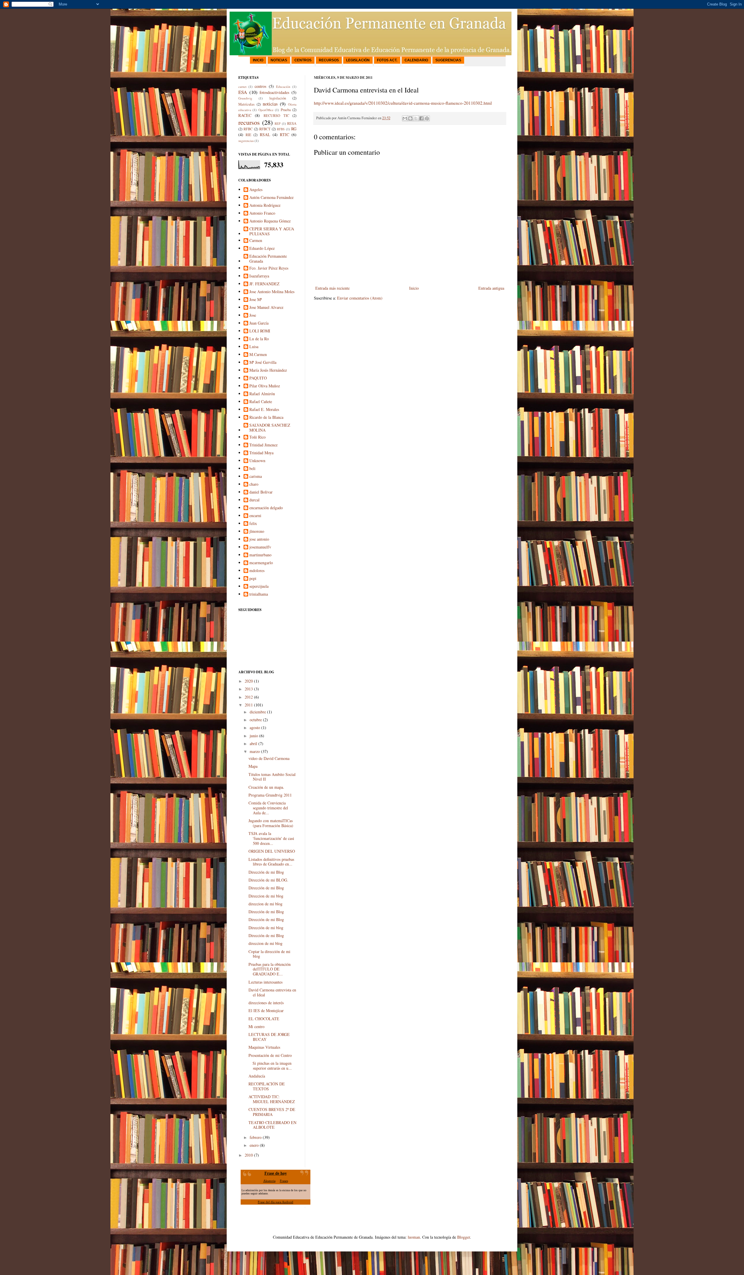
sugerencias (246, 140)
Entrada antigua (491, 288)
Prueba (286, 109)
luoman (414, 1237)
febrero (256, 1137)
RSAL (265, 134)
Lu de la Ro (259, 338)
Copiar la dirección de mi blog (269, 954)
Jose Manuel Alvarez (266, 307)
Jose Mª (255, 299)
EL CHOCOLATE (263, 1018)
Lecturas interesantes (265, 982)
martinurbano (260, 555)
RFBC (248, 129)
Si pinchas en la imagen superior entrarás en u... (270, 1065)
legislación (277, 98)
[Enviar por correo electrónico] (405, 118)
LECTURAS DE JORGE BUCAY (269, 1037)
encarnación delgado (266, 507)
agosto (255, 727)
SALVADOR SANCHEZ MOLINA (269, 428)
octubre (256, 719)
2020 (249, 681)
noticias (270, 103)
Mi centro (256, 1026)
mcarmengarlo (261, 562)
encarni (255, 515)
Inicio (258, 60)
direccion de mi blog (265, 904)
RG (293, 128)
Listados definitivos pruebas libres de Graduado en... (271, 861)
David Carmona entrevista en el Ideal (272, 992)
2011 (249, 705)
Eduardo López (262, 248)
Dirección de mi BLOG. (268, 880)
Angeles (255, 189)
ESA (242, 92)
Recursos (329, 60)
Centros (303, 60)
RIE (248, 134)
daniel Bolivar (261, 492)
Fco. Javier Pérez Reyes (268, 268)
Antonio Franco (262, 213)
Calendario (416, 60)
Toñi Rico (257, 437)
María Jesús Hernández (268, 370)
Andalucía (256, 1076)
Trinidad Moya (261, 452)
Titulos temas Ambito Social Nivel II (272, 777)
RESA (291, 123)
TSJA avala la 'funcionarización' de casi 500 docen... (271, 838)
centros (260, 86)
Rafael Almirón (262, 393)
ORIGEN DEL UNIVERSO (271, 851)
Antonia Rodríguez (264, 205)
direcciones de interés (266, 1002)
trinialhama (258, 594)
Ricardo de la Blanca (266, 417)
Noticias (279, 60)
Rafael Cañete (260, 401)
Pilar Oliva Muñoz (264, 386)
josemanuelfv (260, 547)
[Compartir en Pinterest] (427, 118)
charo (253, 484)
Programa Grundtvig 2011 (270, 795)
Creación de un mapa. (266, 787)
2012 (249, 697)
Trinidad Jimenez (263, 445)
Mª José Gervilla (262, 362)
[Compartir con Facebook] (421, 118)
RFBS (281, 129)
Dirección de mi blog (265, 927)
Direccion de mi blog (265, 896)
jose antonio (259, 539)
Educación (283, 86)
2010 (249, 1155)
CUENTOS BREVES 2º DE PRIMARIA (271, 1112)
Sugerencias (448, 60)
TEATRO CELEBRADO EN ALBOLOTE (272, 1125)
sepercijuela (259, 586)
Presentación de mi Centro (270, 1055)
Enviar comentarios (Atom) (359, 298)
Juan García (259, 323)
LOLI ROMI (259, 331)
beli (252, 468)
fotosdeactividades (274, 92)
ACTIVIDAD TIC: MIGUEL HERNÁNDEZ (271, 1099)
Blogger (463, 1237)
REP (277, 123)
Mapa (252, 766)
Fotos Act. (387, 60)
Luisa (253, 346)
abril (253, 743)
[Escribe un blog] (410, 118)
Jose (252, 315)
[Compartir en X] (416, 118)
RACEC (244, 115)
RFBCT (265, 129)
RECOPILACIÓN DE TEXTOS (266, 1086)
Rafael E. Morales (264, 409)
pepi (252, 578)
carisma (255, 476)
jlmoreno (256, 531)
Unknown (257, 460)
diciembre (258, 712)
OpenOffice (265, 110)
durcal (254, 500)
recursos (249, 122)
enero (254, 1145)
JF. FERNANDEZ (264, 284)
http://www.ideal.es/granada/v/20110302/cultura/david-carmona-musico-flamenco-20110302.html (403, 103)
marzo (255, 751)
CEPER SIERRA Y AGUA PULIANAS (271, 231)
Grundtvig (245, 98)
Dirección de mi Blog (266, 872)
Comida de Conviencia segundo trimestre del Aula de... (268, 807)
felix (253, 523)
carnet (242, 86)
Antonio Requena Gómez (270, 221)
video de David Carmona (268, 758)
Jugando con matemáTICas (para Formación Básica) (270, 823)
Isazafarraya (259, 276)
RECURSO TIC (276, 115)
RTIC (284, 134)
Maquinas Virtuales (264, 1047)
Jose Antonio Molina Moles (271, 291)
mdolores (256, 570)
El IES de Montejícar (266, 1010)
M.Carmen (258, 354)
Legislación (358, 60)
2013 (249, 689)
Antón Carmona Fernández (271, 197)
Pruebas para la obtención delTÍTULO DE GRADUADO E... (269, 969)
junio (254, 735)
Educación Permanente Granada (268, 259)
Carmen (255, 240)
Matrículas (246, 104)
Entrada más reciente (332, 288)
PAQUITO (258, 378)
